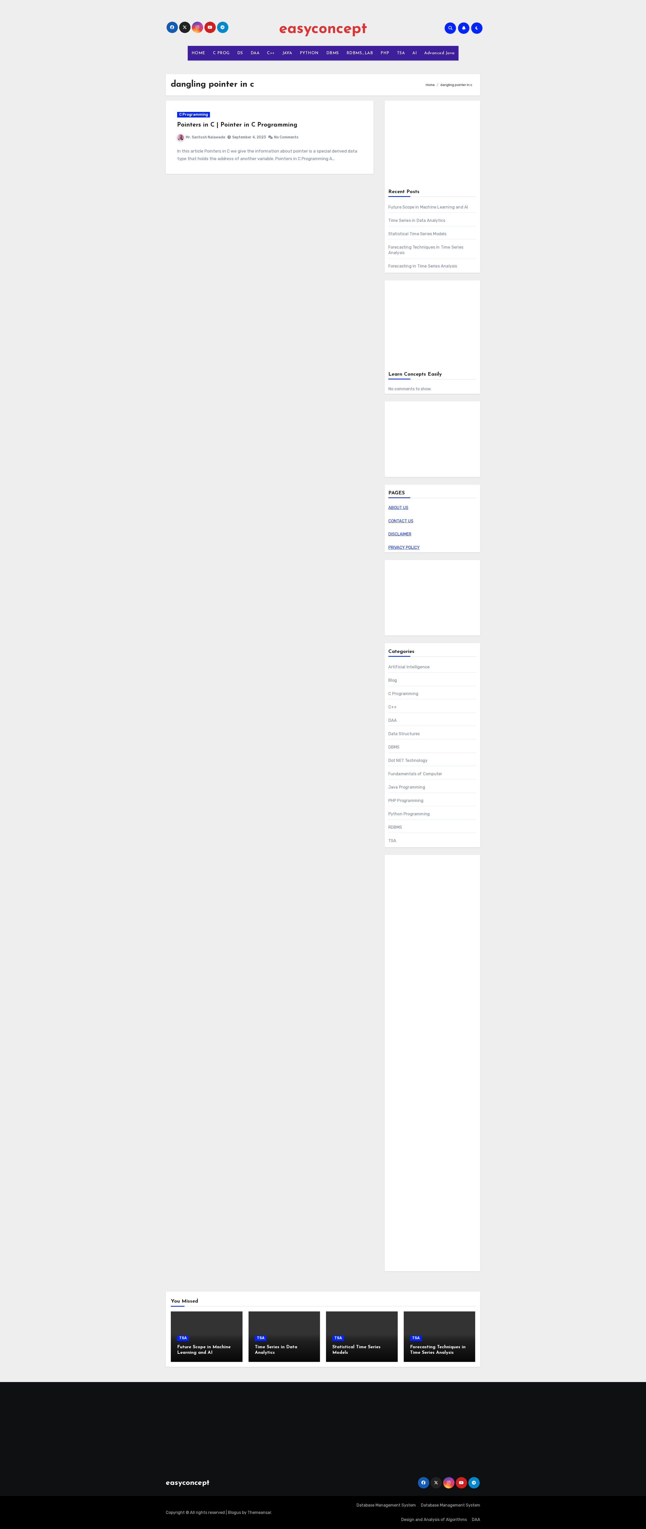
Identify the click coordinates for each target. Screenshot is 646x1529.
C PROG (221, 53)
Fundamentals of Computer (415, 773)
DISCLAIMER (399, 534)
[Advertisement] (433, 145)
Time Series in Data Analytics (416, 220)
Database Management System (386, 1505)
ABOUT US (398, 507)
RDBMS (395, 827)
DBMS (332, 53)
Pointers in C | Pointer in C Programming (237, 125)
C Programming (193, 114)
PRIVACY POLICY (404, 547)
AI (414, 53)
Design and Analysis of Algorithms (434, 1519)
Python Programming (409, 814)
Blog (392, 680)
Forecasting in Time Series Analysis (422, 266)
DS (240, 53)
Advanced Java (439, 53)
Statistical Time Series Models (417, 233)
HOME (198, 53)
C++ (271, 53)
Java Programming (406, 787)
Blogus (234, 1512)
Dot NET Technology (408, 760)
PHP (385, 53)
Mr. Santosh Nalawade (205, 137)
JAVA (287, 53)
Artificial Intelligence (409, 667)
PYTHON (309, 53)
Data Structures (404, 733)
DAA (255, 53)
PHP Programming (406, 800)
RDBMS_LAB (359, 53)
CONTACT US (400, 521)
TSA (401, 53)
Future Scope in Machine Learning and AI (428, 207)
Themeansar (259, 1512)
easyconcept (323, 29)
